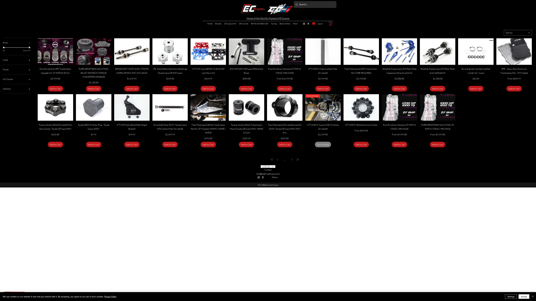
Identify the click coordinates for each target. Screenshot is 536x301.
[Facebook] (308, 23)
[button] (330, 23)
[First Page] (272, 159)
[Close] (532, 296)
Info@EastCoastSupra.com (268, 174)
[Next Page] (292, 159)
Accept (524, 296)
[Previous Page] (277, 159)
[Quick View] (55, 51)
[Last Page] (297, 159)
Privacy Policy (110, 296)
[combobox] (518, 33)
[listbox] (268, 166)
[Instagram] (304, 23)
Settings (511, 296)
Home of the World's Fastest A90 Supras (268, 18)
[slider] (3, 47)
